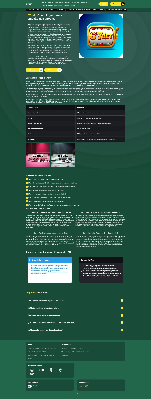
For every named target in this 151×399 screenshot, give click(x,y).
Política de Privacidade (67, 351)
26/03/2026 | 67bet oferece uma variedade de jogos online (45, 9)
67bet (29, 4)
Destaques (73, 348)
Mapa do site (65, 355)
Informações (64, 348)
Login (104, 3)
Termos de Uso (80, 351)
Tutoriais (80, 348)
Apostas (66, 5)
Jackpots (67, 2)
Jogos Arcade (59, 2)
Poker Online (58, 5)
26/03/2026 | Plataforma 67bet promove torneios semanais (86, 9)
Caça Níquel (75, 2)
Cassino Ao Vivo (85, 2)
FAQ (88, 351)
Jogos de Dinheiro (47, 5)
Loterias (72, 5)
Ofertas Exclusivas (47, 2)
